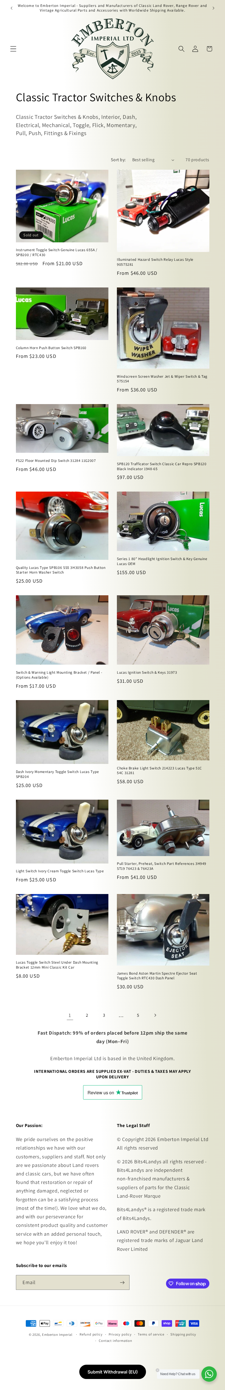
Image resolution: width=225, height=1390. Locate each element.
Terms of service (151, 1334)
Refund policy (91, 1334)
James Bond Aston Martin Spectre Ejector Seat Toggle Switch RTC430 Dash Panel (157, 976)
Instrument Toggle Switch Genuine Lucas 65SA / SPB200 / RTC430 (56, 252)
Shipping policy (183, 1334)
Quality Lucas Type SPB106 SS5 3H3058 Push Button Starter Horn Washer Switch (61, 570)
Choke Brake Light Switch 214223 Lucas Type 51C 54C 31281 (159, 770)
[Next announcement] (213, 8)
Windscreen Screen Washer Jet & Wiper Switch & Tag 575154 (162, 379)
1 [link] (70, 1015)
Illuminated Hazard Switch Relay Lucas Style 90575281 (155, 262)
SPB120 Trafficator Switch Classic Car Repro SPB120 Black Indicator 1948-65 (162, 466)
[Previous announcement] (11, 8)
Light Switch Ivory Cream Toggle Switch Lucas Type (60, 871)
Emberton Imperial (57, 1334)
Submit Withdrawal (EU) (113, 1372)
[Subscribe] (122, 1282)
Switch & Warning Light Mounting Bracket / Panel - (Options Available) (59, 675)
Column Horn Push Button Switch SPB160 (51, 348)
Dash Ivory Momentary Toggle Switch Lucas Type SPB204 (57, 774)
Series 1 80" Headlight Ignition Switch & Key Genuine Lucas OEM (162, 561)
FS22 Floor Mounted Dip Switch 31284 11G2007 (56, 460)
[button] (13, 49)
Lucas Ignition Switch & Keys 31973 (147, 672)
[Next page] (155, 1015)
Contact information (115, 1340)
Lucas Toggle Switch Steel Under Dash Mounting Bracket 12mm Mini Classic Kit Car (57, 965)
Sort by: (118, 160)
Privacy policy (120, 1334)
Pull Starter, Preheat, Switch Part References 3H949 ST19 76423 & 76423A (161, 866)
